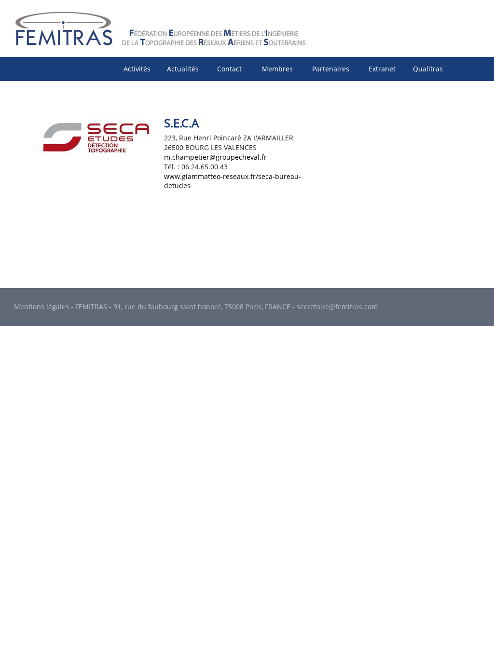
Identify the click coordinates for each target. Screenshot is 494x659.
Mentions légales (41, 306)
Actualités (183, 68)
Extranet (382, 68)
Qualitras (428, 68)
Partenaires (330, 68)
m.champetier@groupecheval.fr (215, 157)
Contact (229, 68)
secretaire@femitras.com (337, 306)
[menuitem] (137, 69)
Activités (137, 68)
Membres (277, 68)
